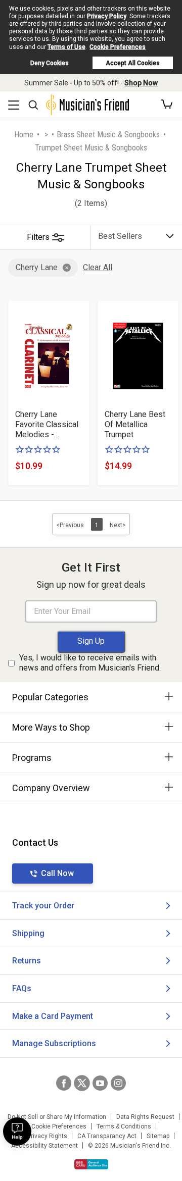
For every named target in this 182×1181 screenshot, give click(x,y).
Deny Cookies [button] (49, 63)
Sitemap (158, 1136)
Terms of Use (66, 46)
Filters (38, 237)
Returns (26, 960)
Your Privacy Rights (40, 1136)
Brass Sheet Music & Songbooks (108, 134)
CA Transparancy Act (106, 1136)
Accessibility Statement (44, 1145)
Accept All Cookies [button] (133, 63)
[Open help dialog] (17, 1131)
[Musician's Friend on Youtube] (100, 1083)
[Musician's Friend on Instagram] (118, 1083)
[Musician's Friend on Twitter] (82, 1083)
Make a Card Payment (52, 1016)
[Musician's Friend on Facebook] (64, 1083)
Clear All (97, 267)
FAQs (21, 988)
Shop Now (141, 83)
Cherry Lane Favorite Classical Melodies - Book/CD (46, 424)
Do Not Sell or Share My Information (57, 1116)
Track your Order (43, 905)
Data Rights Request (145, 1116)
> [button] (46, 134)
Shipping (28, 933)
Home (23, 134)
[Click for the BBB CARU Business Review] (91, 1164)
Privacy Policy (106, 16)
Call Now (57, 873)
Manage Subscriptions (54, 1043)
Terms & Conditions (124, 1126)
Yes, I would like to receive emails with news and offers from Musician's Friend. (90, 663)
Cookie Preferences (117, 46)
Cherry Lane (37, 267)
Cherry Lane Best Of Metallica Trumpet (135, 424)
